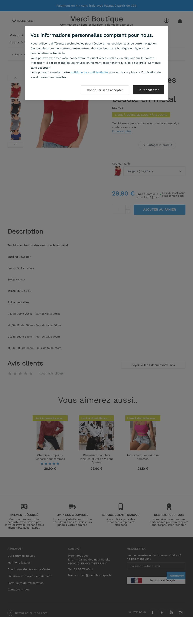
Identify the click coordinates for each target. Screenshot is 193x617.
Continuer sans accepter (105, 90)
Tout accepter (148, 90)
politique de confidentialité (89, 72)
